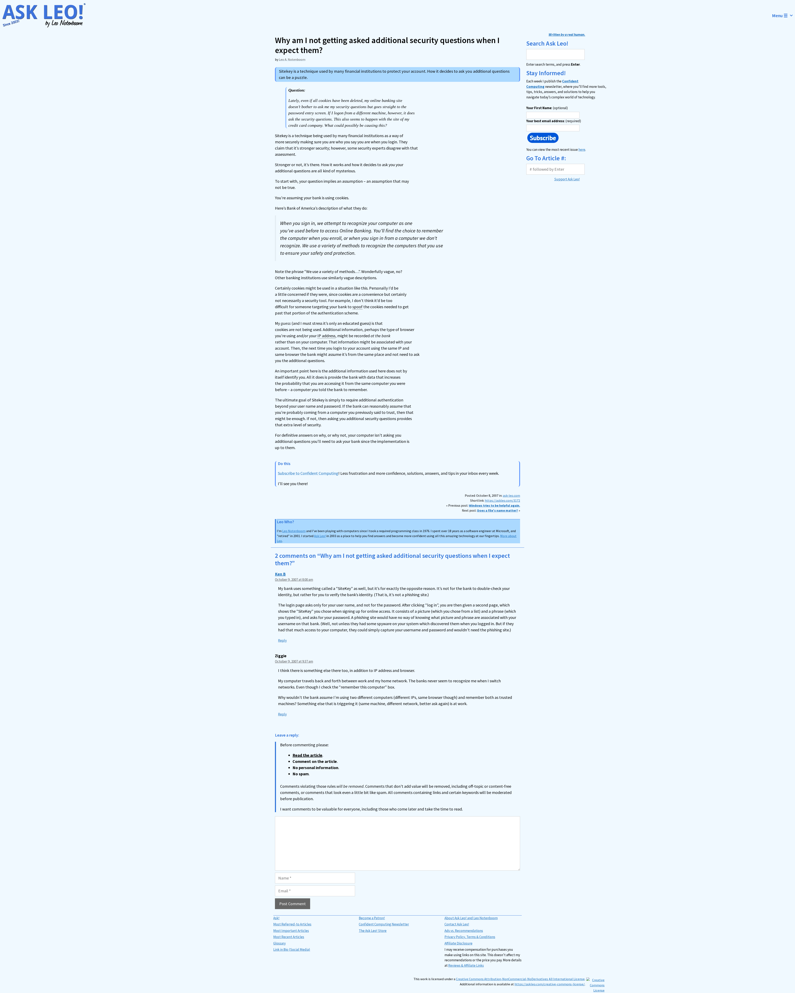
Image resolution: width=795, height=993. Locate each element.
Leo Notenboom (294, 531)
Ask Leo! (320, 536)
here (581, 149)
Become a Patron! (372, 918)
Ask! (276, 918)
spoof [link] (357, 306)
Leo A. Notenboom (292, 59)
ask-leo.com (511, 495)
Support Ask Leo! (567, 179)
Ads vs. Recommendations (463, 930)
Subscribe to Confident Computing (308, 473)
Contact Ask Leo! (456, 924)
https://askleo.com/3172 (502, 500)
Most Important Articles (291, 930)
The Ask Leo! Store (373, 930)
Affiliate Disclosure (458, 943)
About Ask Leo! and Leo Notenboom (471, 918)
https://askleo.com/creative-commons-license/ (549, 984)
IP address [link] (326, 335)
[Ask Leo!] (46, 15)
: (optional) (547, 108)
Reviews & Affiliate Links (466, 965)
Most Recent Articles (288, 937)
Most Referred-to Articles (292, 924)
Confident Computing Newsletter (384, 924)
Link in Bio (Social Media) (291, 949)
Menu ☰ (780, 15)
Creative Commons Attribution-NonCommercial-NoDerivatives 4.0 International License (520, 979)
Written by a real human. (567, 34)
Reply (282, 640)
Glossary (279, 943)
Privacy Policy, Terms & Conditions (469, 937)
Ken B (280, 573)
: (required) (553, 121)
